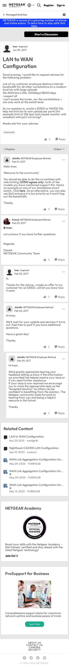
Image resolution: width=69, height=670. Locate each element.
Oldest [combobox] (59, 149)
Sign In (61, 5)
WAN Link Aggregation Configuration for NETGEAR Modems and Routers (35, 459)
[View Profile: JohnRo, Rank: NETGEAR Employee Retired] (7, 160)
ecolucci (32, 452)
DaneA (15, 220)
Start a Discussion (46, 34)
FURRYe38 (34, 463)
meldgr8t (32, 440)
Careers (34, 647)
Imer (15, 46)
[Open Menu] (64, 14)
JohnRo (16, 158)
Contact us (34, 645)
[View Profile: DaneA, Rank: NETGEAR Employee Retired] (7, 221)
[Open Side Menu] (4, 5)
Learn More (34, 624)
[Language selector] (31, 5)
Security (34, 649)
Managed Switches (16, 14)
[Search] (39, 5)
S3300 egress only (31, 182)
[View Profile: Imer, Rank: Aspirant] (7, 48)
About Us (34, 642)
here (22, 190)
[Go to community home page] (17, 5)
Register (49, 5)
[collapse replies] (34, 155)
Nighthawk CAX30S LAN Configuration (34, 448)
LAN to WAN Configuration (26, 436)
